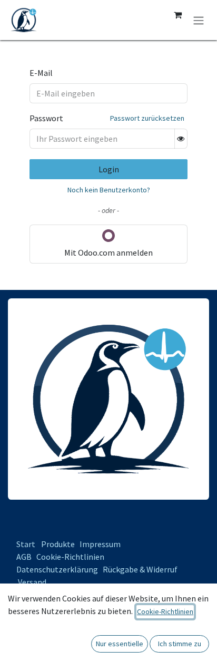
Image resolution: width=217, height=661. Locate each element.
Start (25, 544)
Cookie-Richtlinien (70, 556)
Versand (32, 582)
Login (108, 169)
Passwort (46, 118)
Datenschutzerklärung (57, 569)
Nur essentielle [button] (119, 643)
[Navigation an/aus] (198, 20)
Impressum (100, 544)
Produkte (58, 544)
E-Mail (41, 72)
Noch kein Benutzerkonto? (108, 190)
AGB (24, 556)
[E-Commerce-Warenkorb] (177, 14)
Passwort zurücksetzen (147, 118)
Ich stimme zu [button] (179, 643)
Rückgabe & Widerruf (140, 569)
